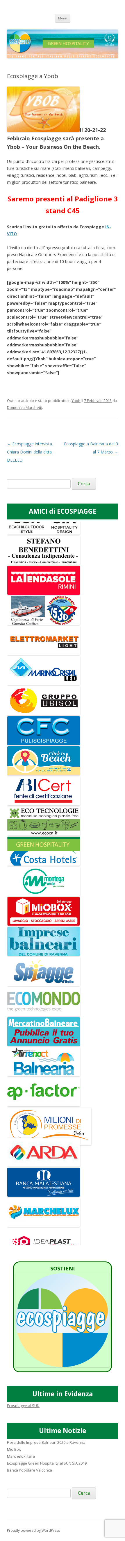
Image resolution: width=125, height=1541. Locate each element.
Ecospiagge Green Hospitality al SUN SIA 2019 (47, 1463)
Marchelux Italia (21, 1456)
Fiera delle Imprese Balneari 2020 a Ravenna (46, 1442)
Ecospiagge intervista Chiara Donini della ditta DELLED (29, 452)
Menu (62, 18)
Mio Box (14, 1449)
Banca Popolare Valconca (29, 1470)
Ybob (76, 400)
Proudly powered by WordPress (33, 1530)
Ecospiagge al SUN (23, 1405)
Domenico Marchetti (24, 407)
